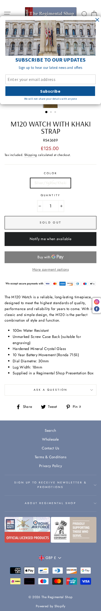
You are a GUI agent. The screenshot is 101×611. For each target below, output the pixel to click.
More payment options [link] (50, 269)
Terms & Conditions (50, 457)
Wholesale (50, 439)
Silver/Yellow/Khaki (50, 182)
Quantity (50, 195)
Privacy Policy (50, 465)
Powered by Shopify (50, 606)
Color (50, 173)
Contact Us (50, 448)
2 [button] (51, 112)
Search (50, 430)
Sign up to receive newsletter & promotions (50, 484)
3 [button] (55, 112)
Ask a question (50, 390)
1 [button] (46, 112)
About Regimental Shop (50, 503)
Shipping (30, 155)
